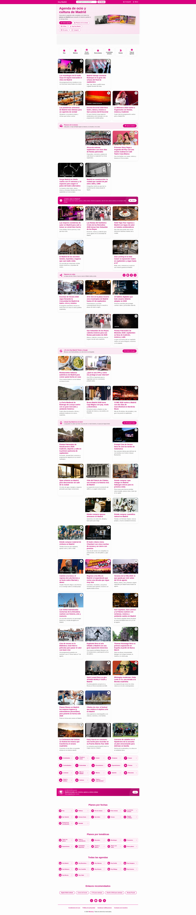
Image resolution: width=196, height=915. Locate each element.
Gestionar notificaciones (105, 907)
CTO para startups (97, 892)
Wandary (91, 911)
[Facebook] (131, 275)
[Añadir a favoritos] (81, 61)
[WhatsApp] (124, 275)
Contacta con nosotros (121, 907)
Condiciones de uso (74, 907)
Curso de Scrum (82, 892)
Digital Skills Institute (67, 892)
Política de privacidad (89, 907)
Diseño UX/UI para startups (114, 892)
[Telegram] (127, 275)
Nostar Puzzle (131, 892)
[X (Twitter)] (135, 275)
